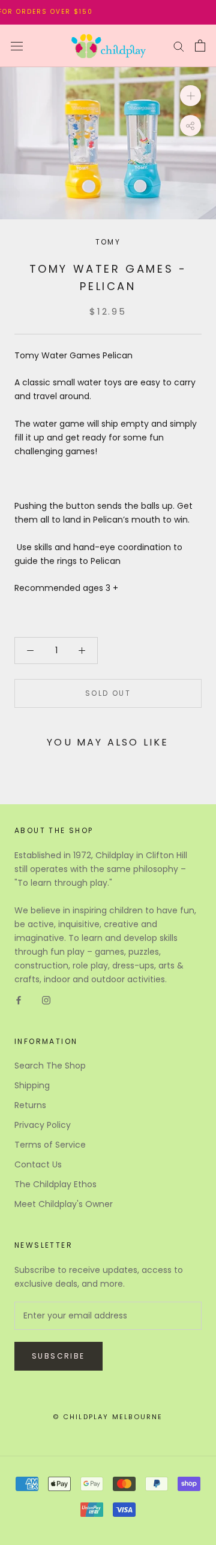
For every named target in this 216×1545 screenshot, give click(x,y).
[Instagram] (46, 1000)
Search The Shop (50, 1066)
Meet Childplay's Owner (63, 1204)
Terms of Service (50, 1145)
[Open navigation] (17, 45)
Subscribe (58, 1356)
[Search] (178, 46)
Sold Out (108, 693)
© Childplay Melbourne (108, 1417)
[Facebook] (18, 1000)
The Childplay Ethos (55, 1184)
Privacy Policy (42, 1125)
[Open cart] (200, 46)
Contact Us (38, 1164)
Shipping (32, 1085)
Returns (30, 1105)
